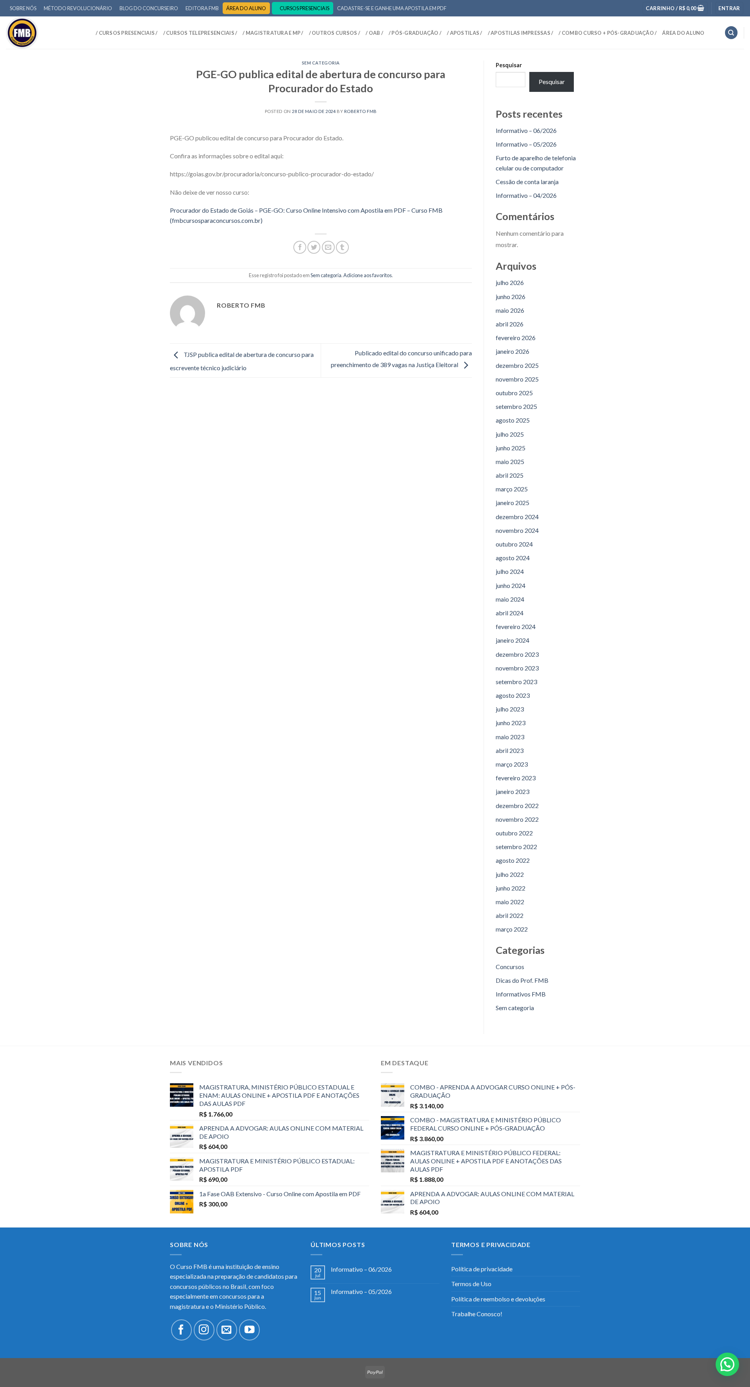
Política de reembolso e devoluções (498, 1299)
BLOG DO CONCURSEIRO (149, 8)
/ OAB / (374, 33)
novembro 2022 (517, 819)
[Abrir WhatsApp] (730, 1367)
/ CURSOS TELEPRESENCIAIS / (200, 33)
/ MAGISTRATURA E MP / (273, 33)
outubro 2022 (514, 833)
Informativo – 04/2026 (526, 195)
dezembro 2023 (517, 654)
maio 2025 (510, 461)
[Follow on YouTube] (249, 1329)
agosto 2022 (513, 860)
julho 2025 (510, 434)
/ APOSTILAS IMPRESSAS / (521, 33)
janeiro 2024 (512, 640)
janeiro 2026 (512, 351)
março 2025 (512, 489)
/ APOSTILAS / (464, 33)
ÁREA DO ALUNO (246, 8)
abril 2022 (509, 915)
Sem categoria (321, 62)
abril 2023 (509, 750)
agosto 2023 (513, 695)
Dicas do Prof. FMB (522, 980)
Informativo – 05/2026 (526, 144)
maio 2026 (510, 310)
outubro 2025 (514, 392)
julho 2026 (510, 282)
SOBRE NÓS (23, 8)
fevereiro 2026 (516, 337)
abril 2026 (509, 324)
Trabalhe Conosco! (476, 1313)
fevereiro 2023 (516, 777)
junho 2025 (510, 448)
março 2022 (512, 929)
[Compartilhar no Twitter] (313, 247)
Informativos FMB (521, 994)
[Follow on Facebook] (181, 1329)
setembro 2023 (516, 681)
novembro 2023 (517, 668)
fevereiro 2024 (516, 626)
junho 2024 (510, 585)
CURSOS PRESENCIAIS (304, 8)
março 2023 (512, 764)
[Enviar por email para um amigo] (328, 247)
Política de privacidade (481, 1268)
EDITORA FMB (202, 8)
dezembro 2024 (517, 516)
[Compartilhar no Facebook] (299, 247)
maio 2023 (510, 736)
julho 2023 (510, 709)
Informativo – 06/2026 (526, 130)
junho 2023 (510, 722)
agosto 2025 (513, 420)
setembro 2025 (516, 406)
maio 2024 (510, 599)
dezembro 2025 (517, 365)
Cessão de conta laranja (527, 181)
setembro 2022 (516, 846)
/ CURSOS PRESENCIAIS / (127, 33)
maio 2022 (510, 901)
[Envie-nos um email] (226, 1329)
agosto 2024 (513, 557)
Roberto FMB (360, 111)
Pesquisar (509, 65)
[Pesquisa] (731, 32)
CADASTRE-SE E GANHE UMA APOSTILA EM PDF (391, 8)
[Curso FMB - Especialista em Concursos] (45, 32)
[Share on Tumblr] (342, 247)
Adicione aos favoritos (367, 275)
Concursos (510, 966)
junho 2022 (510, 888)
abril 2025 (509, 475)
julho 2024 (510, 571)
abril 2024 (509, 612)
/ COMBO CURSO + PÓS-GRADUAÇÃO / (608, 33)
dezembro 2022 (517, 805)
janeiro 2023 (512, 791)
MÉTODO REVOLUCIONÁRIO (78, 8)
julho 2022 (510, 874)
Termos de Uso (471, 1283)
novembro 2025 (517, 379)
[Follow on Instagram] (204, 1329)
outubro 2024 (514, 544)
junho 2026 (510, 296)
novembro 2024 (517, 530)
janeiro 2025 (512, 502)
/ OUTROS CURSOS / (334, 33)
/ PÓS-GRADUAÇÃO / (415, 33)
